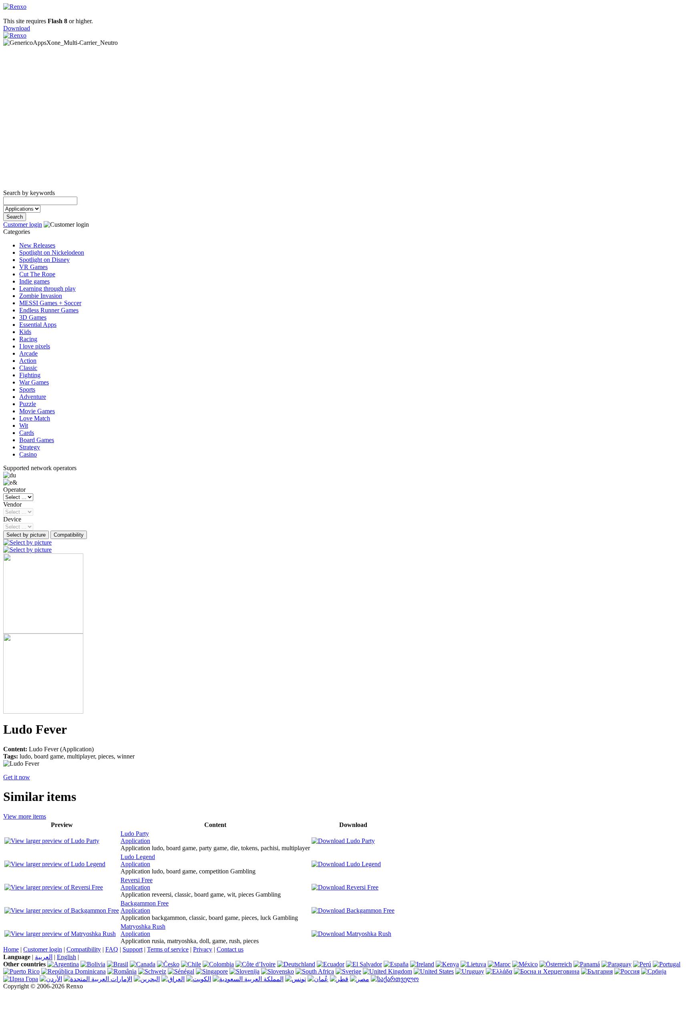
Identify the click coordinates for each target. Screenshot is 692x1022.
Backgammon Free (145, 903)
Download (16, 28)
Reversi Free (137, 880)
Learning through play (47, 288)
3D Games (32, 317)
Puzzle (27, 403)
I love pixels (34, 346)
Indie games (34, 281)
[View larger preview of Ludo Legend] (54, 864)
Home (11, 949)
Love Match (34, 418)
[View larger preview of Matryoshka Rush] (60, 933)
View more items (24, 816)
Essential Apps (37, 324)
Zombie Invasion (40, 295)
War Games (34, 382)
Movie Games (37, 411)
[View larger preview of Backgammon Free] (61, 910)
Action (27, 360)
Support (133, 949)
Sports (27, 389)
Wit (23, 425)
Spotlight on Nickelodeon (51, 252)
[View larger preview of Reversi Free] (53, 887)
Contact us (230, 949)
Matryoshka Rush (143, 926)
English (66, 957)
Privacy (202, 949)
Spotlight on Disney (44, 259)
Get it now (16, 777)
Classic (28, 367)
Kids (25, 331)
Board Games (36, 440)
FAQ (111, 949)
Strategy (29, 447)
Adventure (32, 396)
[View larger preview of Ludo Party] (51, 840)
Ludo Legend (138, 856)
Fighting (29, 375)
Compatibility (83, 949)
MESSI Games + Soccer (50, 303)
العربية (43, 957)
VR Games (33, 267)
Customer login (22, 224)
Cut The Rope (37, 274)
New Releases (37, 245)
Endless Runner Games (48, 310)
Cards (26, 432)
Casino (28, 454)
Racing (28, 339)
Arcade (28, 353)
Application (135, 840)
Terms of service (168, 949)
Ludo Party (135, 833)
